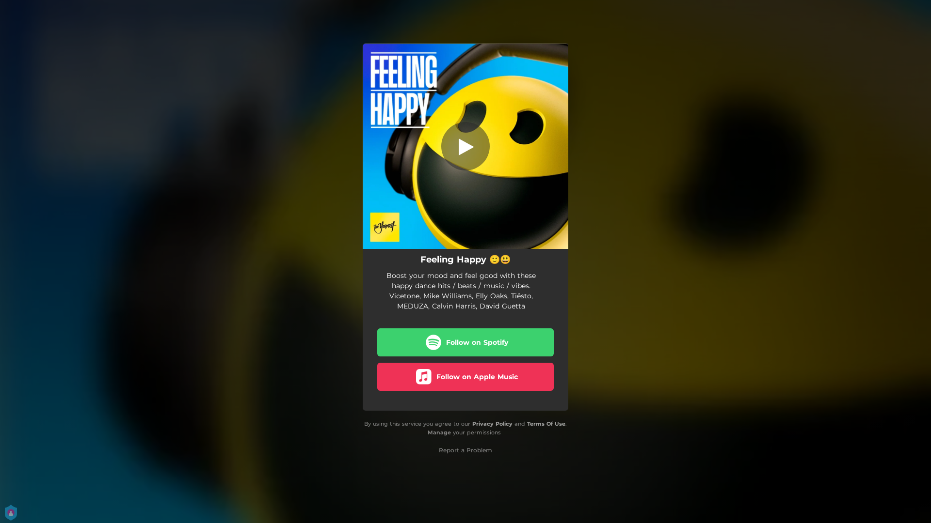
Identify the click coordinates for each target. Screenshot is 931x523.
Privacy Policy (492, 423)
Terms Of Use (546, 423)
